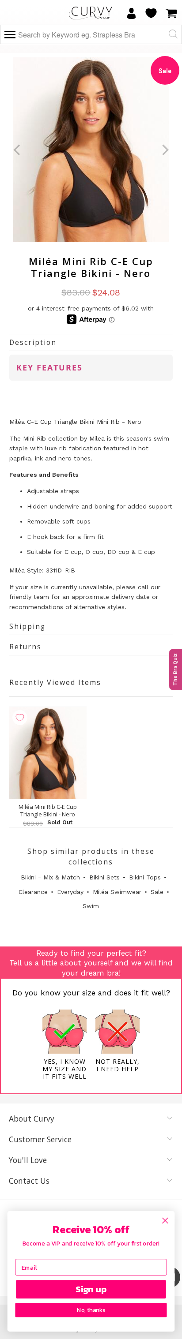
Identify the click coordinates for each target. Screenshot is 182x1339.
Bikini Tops (145, 877)
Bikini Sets (104, 877)
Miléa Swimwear (117, 891)
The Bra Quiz (175, 669)
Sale (157, 891)
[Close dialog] (165, 1220)
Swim (91, 905)
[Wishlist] (151, 13)
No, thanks (91, 1310)
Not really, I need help (117, 1065)
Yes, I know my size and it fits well (64, 1069)
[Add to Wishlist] (19, 717)
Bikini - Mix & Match (50, 877)
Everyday (70, 891)
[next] (164, 149)
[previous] (18, 149)
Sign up (91, 1289)
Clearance (33, 891)
